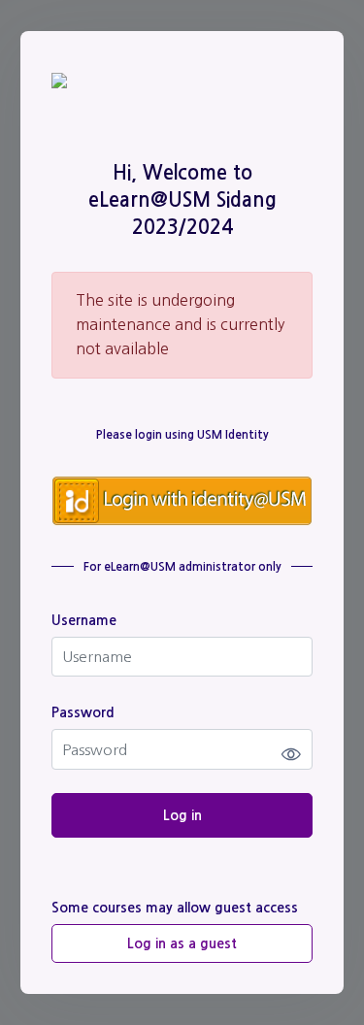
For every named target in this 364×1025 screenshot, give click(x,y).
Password (83, 712)
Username (83, 620)
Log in (182, 815)
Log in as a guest (182, 943)
